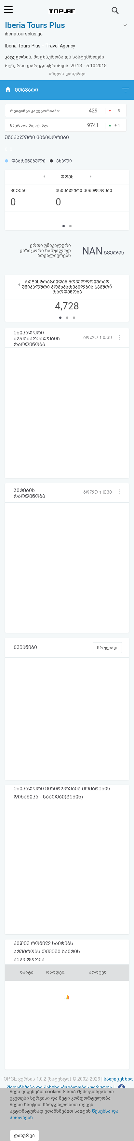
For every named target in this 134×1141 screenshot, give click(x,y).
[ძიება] (115, 10)
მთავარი (26, 90)
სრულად (107, 647)
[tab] (67, 25)
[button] (99, 337)
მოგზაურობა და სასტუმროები (69, 56)
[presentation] (44, 176)
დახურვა (24, 1135)
